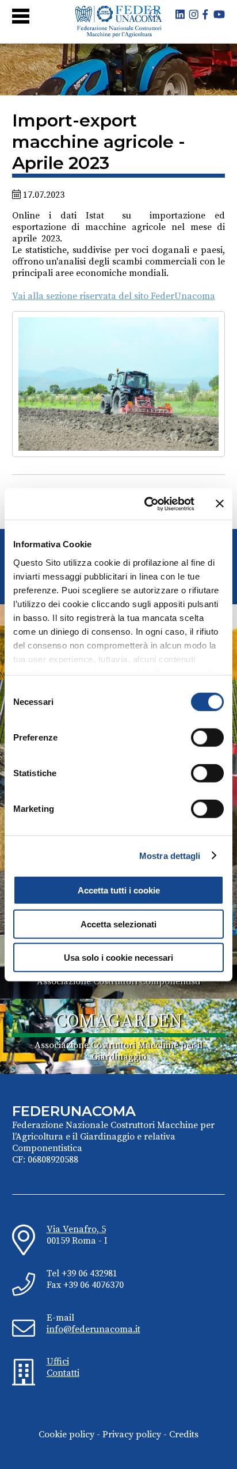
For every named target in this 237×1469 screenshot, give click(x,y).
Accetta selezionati (118, 924)
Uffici (58, 1361)
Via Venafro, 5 (76, 1229)
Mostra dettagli (170, 855)
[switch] (207, 737)
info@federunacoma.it (93, 1329)
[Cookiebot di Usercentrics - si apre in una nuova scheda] (146, 503)
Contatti (63, 1373)
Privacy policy (131, 1434)
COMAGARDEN (118, 1021)
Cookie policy (66, 1434)
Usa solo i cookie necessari (118, 957)
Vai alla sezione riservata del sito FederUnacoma (113, 296)
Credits (183, 1434)
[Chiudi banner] (220, 504)
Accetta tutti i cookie (119, 890)
